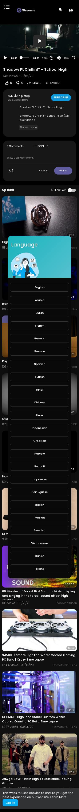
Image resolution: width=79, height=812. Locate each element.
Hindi (39, 390)
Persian (40, 518)
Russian (39, 351)
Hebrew (39, 454)
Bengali (39, 466)
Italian (39, 505)
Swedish (39, 530)
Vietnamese (39, 543)
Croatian (39, 441)
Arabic (39, 300)
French (39, 326)
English (39, 287)
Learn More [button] (58, 797)
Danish (39, 556)
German (39, 338)
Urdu (39, 415)
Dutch (39, 313)
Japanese (40, 479)
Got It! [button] (10, 803)
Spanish (39, 364)
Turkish (39, 377)
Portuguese (40, 492)
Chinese (39, 402)
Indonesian (39, 428)
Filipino (39, 569)
